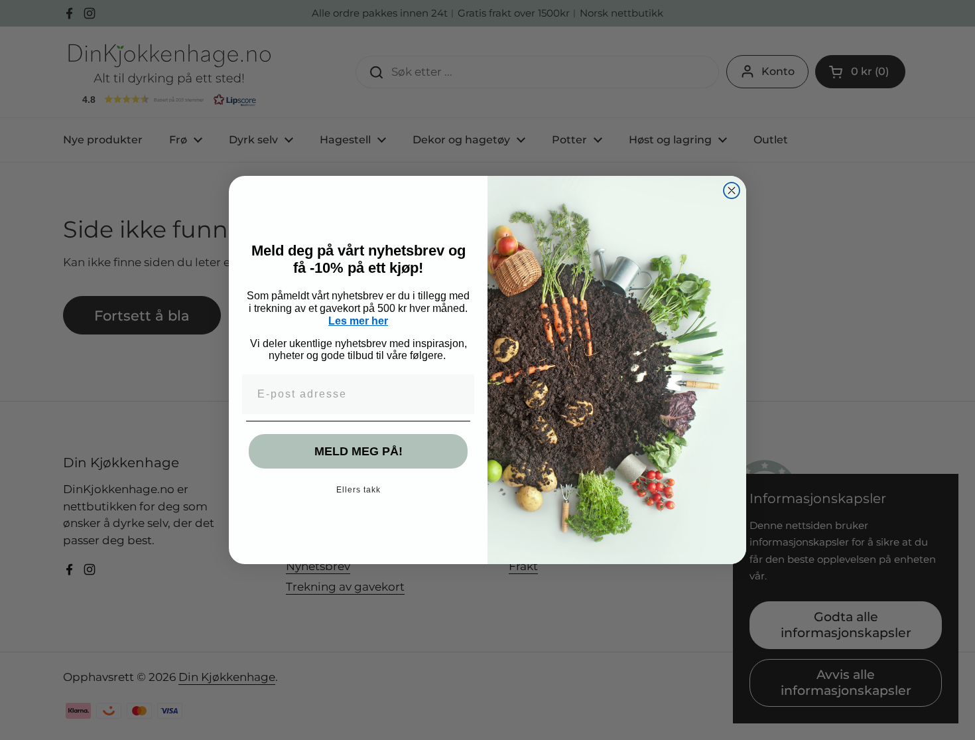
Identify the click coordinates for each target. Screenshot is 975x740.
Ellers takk (358, 489)
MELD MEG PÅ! (358, 451)
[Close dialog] (732, 190)
